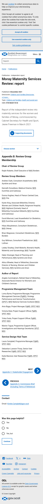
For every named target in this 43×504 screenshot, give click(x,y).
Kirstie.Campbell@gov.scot (18, 404)
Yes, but (9, 433)
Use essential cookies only (21, 39)
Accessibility (6, 469)
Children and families (13, 100)
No (7, 428)
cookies (11, 4)
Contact (25, 469)
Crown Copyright (8, 473)
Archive (16, 469)
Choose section (9, 149)
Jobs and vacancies (24, 473)
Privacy (36, 473)
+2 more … (5, 97)
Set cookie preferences (21, 45)
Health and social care (29, 100)
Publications (12, 69)
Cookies (33, 469)
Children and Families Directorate (22, 95)
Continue (7, 441)
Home (4, 69)
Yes (7, 422)
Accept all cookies (21, 32)
